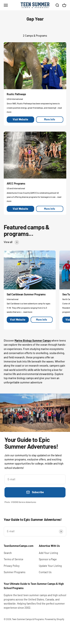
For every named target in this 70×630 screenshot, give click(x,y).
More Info (49, 119)
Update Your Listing (50, 565)
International (12, 299)
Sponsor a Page (48, 559)
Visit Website (20, 119)
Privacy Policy (12, 565)
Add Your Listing (48, 552)
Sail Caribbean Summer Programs (26, 294)
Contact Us (45, 572)
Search (8, 552)
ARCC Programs (16, 183)
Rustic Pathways (16, 94)
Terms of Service (13, 559)
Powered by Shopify (54, 619)
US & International (15, 99)
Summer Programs (14, 572)
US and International (16, 188)
